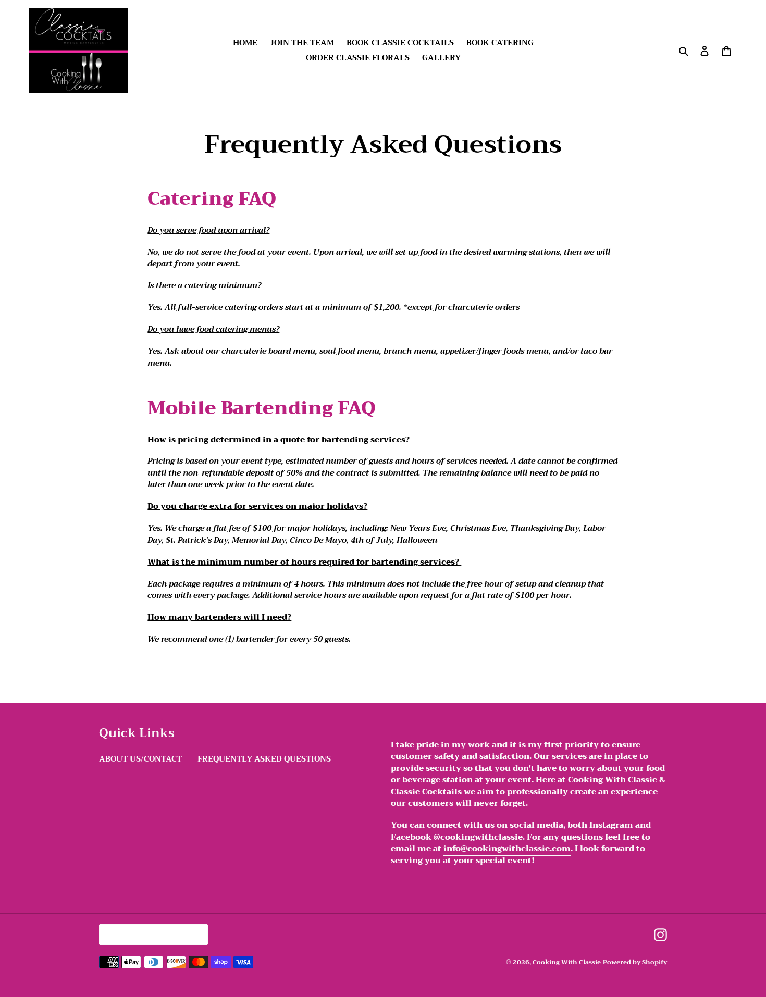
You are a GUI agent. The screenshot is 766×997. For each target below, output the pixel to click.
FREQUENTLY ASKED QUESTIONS (264, 759)
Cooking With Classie (567, 962)
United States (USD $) (151, 934)
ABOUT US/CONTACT (140, 759)
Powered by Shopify (635, 962)
